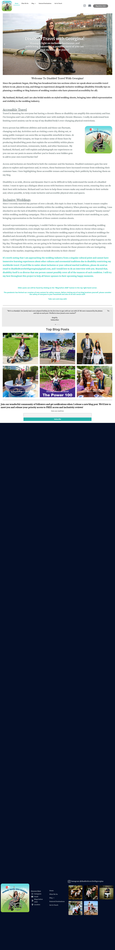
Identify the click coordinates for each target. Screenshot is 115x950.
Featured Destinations (45, 3)
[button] (4, 44)
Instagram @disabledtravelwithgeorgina (87, 881)
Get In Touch (58, 3)
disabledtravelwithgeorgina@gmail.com (31, 268)
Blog (33, 3)
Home (16, 3)
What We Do (24, 3)
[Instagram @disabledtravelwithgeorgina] (69, 881)
